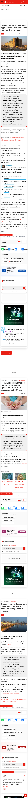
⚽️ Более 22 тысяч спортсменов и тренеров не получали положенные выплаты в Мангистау (14, 340)
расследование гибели (9, 738)
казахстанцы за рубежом (10, 732)
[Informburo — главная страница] (9, 2)
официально (13, 22)
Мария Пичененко (14, 380)
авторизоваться (12, 284)
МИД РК (20, 732)
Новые (20, 771)
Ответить (6, 786)
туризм (5, 261)
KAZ (26, 1)
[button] (23, 5)
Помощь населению (8, 523)
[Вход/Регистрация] (23, 2)
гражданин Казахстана (9, 729)
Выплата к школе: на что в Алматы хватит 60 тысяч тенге (7, 482)
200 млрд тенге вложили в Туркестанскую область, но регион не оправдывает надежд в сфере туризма (12, 138)
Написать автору (23, 33)
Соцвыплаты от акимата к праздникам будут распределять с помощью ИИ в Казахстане (19, 485)
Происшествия (11, 735)
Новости (8, 9)
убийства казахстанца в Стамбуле (10, 693)
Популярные (8, 771)
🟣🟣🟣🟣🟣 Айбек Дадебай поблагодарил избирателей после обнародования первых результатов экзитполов (14, 333)
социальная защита (8, 520)
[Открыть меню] (2, 2)
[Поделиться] (25, 795)
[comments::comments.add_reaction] (4, 789)
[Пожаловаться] (24, 775)
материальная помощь (9, 517)
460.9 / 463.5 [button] (6, 5)
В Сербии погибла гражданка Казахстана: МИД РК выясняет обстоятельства (13, 700)
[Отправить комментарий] (24, 288)
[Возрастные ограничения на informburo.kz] (20, 2)
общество (6, 258)
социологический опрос (17, 258)
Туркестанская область (15, 261)
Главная (2, 9)
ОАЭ (4, 735)
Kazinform (8, 644)
